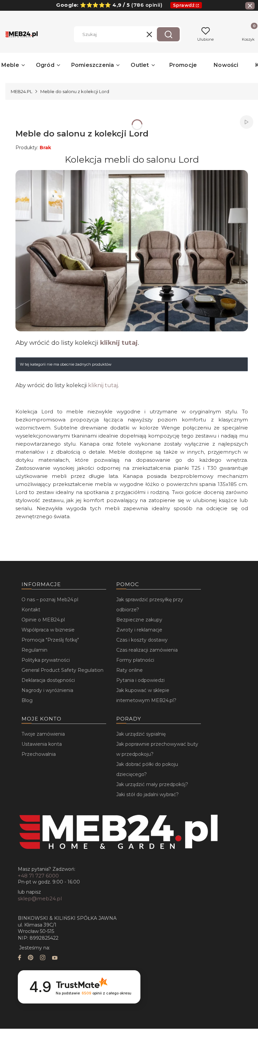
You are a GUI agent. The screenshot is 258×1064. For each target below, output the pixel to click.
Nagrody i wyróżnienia (47, 690)
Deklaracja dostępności (48, 680)
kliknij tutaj (119, 342)
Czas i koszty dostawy (142, 640)
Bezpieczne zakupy (139, 620)
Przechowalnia (39, 754)
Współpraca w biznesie (48, 630)
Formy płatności (135, 660)
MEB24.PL (21, 91)
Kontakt (31, 610)
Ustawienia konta (42, 744)
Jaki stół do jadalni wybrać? (147, 794)
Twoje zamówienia (43, 734)
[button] (168, 34)
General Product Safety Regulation (62, 670)
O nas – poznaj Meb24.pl (50, 600)
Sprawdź (184, 5)
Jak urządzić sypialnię (141, 734)
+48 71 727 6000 (38, 875)
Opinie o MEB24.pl (43, 620)
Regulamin (34, 650)
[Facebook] (19, 958)
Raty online (129, 670)
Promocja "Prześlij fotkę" (50, 640)
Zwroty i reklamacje (139, 630)
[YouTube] (54, 958)
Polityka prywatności (46, 660)
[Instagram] (42, 958)
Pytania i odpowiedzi (140, 680)
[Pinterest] (30, 958)
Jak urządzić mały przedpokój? (152, 784)
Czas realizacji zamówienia (147, 650)
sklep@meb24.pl (40, 898)
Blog (27, 700)
